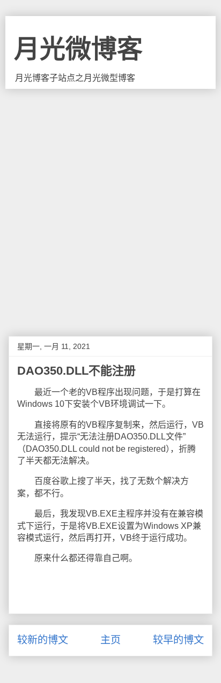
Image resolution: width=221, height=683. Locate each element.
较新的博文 (42, 640)
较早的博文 (178, 640)
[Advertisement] (110, 204)
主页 (110, 640)
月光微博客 (78, 49)
